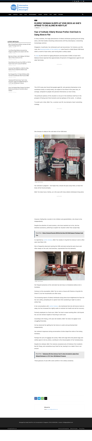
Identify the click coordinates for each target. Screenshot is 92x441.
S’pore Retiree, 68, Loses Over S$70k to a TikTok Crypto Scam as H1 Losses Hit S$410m (19, 63)
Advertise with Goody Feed (63, 428)
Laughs (40, 14)
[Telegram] (78, 1)
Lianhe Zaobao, (53, 306)
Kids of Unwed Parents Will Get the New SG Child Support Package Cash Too (19, 45)
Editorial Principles (74, 428)
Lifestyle (15, 14)
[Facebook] (73, 1)
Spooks (45, 14)
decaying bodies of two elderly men (50, 49)
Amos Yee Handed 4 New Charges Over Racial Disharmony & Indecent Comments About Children (18, 89)
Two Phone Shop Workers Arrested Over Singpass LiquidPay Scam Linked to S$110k (18, 51)
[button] (82, 14)
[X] (82, 1)
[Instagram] (74, 1)
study (37, 55)
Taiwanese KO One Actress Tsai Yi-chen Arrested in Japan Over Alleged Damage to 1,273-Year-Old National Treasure (18, 82)
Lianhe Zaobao (47, 240)
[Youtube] (83, 1)
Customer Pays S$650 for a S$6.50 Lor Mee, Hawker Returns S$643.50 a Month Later (18, 69)
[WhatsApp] (42, 398)
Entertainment (32, 14)
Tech (50, 14)
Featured (60, 14)
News (10, 14)
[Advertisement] (58, 7)
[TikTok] (80, 1)
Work (55, 14)
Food (25, 14)
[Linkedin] (76, 1)
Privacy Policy (81, 428)
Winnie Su (38, 27)
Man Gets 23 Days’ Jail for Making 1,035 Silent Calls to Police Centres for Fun (19, 57)
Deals (21, 14)
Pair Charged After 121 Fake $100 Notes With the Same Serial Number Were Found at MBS (18, 75)
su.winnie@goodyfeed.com (52, 409)
